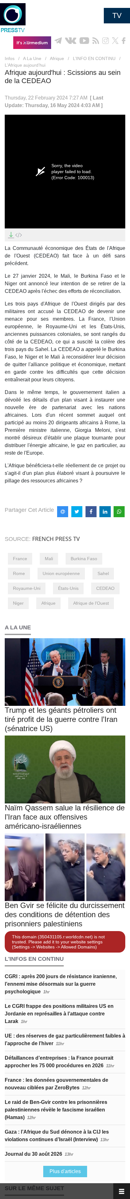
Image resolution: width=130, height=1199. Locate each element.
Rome (19, 573)
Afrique (57, 58)
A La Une (32, 58)
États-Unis (68, 588)
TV (116, 15)
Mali (49, 558)
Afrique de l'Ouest (91, 603)
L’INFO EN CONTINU (94, 58)
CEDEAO (105, 588)
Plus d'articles (65, 1171)
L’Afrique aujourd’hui (25, 65)
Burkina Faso (84, 558)
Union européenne (61, 573)
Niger (18, 603)
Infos (10, 58)
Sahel (103, 573)
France (20, 558)
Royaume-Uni (26, 588)
